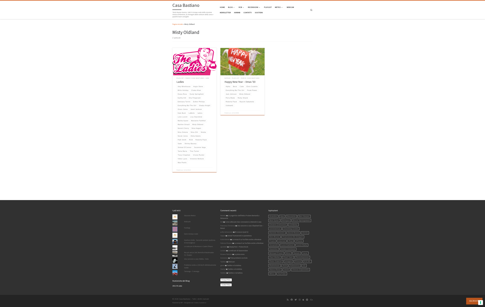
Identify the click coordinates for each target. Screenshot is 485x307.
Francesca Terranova (227, 226)
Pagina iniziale (177, 24)
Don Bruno (274, 237)
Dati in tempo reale (191, 234)
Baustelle (291, 216)
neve (305, 253)
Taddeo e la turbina (234, 265)
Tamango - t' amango (191, 271)
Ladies (180, 82)
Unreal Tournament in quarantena (239, 236)
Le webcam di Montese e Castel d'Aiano (198, 246)
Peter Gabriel (276, 261)
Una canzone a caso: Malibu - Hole (196, 259)
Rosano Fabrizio (226, 254)
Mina (288, 253)
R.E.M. (307, 261)
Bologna (286, 220)
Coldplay (293, 225)
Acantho (273, 216)
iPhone (299, 241)
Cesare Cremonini (278, 225)
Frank (272, 241)
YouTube (282, 274)
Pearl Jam (288, 257)
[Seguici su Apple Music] (303, 299)
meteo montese (288, 249)
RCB (285, 266)
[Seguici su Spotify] (307, 299)
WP (182, 303)
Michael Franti (276, 253)
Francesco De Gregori (293, 237)
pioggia (288, 261)
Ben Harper (304, 216)
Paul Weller (275, 257)
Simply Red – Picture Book (238, 247)
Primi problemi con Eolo (239, 258)
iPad (291, 241)
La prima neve (239, 254)
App (282, 216)
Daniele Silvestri (277, 233)
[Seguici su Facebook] (292, 299)
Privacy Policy (226, 280)
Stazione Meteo (190, 215)
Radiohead (274, 266)
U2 (304, 266)
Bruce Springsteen (301, 220)
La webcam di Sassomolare (238, 251)
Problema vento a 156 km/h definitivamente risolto (200, 266)
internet (281, 241)
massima (274, 249)
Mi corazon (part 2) (241, 232)
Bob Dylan (274, 220)
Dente (305, 233)
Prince (298, 261)
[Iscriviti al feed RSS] (288, 299)
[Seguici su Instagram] (299, 299)
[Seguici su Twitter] (296, 299)
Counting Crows (291, 229)
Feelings (187, 228)
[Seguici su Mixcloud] (311, 299)
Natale (297, 253)
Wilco (272, 274)
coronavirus (275, 229)
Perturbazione (302, 257)
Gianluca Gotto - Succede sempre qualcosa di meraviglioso (199, 241)
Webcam (187, 222)
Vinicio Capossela (300, 270)
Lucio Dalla (302, 245)
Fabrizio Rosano (226, 243)
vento (286, 270)
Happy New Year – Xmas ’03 (240, 82)
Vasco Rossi (275, 270)
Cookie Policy (226, 285)
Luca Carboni (287, 245)
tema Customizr (200, 303)
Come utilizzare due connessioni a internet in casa (243, 222)
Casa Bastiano (184, 299)
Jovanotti (274, 245)
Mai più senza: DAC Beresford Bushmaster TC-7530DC (199, 253)
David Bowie (293, 233)
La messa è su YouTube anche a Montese (246, 239)
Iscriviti (474, 301)
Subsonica (295, 266)
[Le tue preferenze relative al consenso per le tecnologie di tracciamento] (480, 302)
